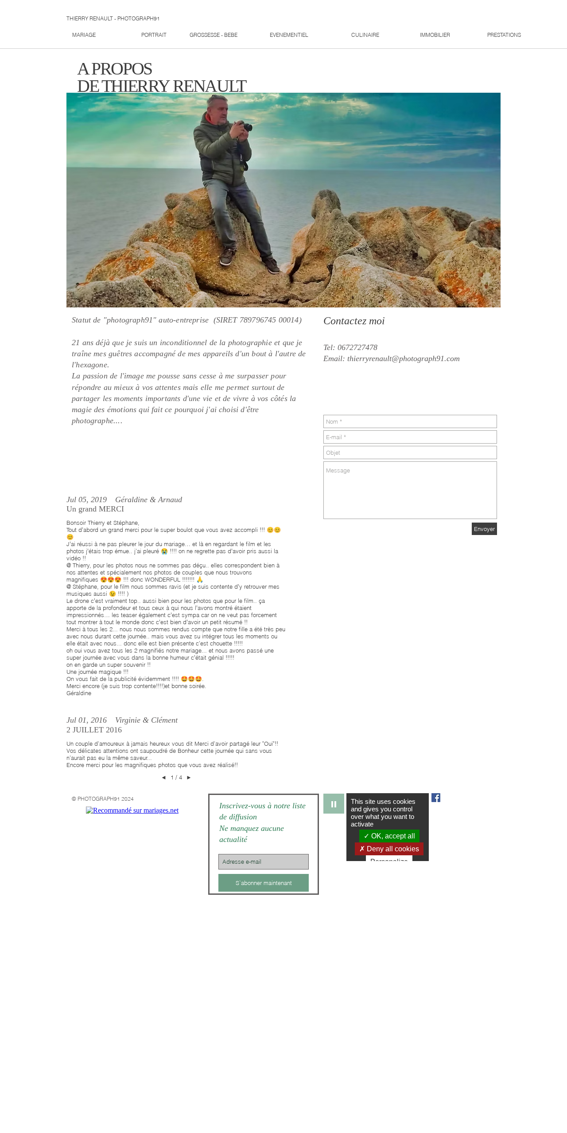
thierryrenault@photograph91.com (403, 358)
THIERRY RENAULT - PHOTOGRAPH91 (113, 18)
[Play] (333, 804)
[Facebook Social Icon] (435, 797)
